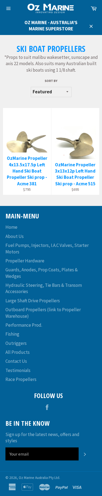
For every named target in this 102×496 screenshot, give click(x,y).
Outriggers (16, 343)
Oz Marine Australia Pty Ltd (39, 477)
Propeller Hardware (24, 261)
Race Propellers (20, 379)
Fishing (12, 334)
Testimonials (17, 370)
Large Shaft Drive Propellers (32, 301)
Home (11, 227)
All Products (17, 352)
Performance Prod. (23, 325)
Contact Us (16, 361)
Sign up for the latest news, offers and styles (42, 437)
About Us (14, 236)
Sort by (51, 81)
